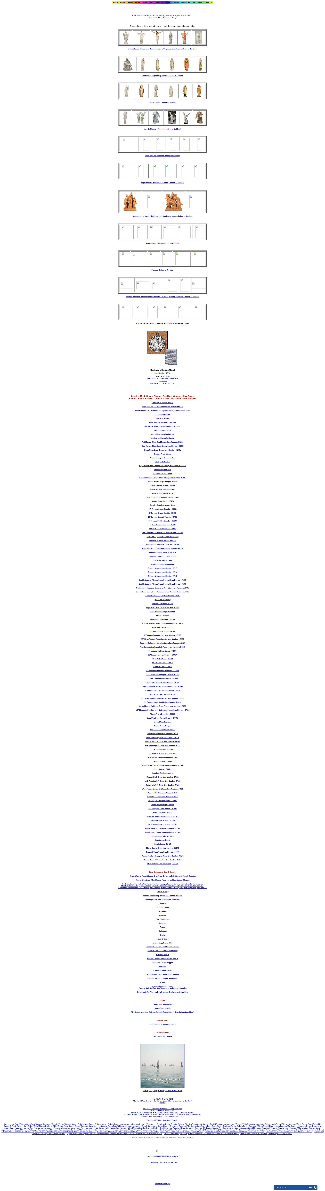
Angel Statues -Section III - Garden (154, 183)
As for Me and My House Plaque (159, 816)
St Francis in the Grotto (162, 474)
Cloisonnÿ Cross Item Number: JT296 (162, 572)
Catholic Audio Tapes (85, 1124)
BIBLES (163, 1103)
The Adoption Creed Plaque (159, 809)
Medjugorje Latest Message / (251, 1128)
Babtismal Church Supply (162, 963)
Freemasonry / (90, 1128)
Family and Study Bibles (162, 1004)
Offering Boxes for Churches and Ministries (162, 899)
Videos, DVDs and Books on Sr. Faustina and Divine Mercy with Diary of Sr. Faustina (162, 1112)
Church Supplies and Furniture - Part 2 (162, 959)
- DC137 (175, 864)
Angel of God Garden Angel (162, 493)
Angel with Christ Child (159, 619)
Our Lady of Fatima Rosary (162, 403)
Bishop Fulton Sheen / (66, 1126)
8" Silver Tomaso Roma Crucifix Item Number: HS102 (162, 623)
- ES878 (171, 749)
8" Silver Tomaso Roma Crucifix (162, 631)
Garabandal (100, 1128)
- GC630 (168, 667)
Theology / (45, 1134)
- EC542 (175, 816)
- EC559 (173, 801)
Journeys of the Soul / (231, 1128)
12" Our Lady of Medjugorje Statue (159, 675)
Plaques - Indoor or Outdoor (162, 270)
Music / (108, 1130)
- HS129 (170, 501)
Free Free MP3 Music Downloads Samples (162, 1120)
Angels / (123, 1124)
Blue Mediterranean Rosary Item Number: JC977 (162, 426)
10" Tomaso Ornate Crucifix (159, 509)
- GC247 (172, 730)
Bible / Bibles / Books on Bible (45, 1126)
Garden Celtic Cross (159, 501)
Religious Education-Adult (41, 1132)
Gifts (107, 1128)
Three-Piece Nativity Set (159, 730)
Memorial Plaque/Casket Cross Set (162, 541)
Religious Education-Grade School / (65, 1132)
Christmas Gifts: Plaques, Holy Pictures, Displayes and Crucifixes (162, 992)
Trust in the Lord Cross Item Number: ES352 (162, 742)
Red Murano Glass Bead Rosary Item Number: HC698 (162, 442)
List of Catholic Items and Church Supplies (163, 947)
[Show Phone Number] (314, 1187)
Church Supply (162, 892)
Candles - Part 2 (162, 955)
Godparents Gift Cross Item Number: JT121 (162, 785)
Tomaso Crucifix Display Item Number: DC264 (162, 596)
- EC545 (171, 805)
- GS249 (176, 608)
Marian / (274, 1128)
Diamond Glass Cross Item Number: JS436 (162, 852)
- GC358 (171, 714)
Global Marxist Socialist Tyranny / (140, 1128)
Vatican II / (106, 1134)
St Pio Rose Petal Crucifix (159, 529)
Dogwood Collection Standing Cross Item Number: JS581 (162, 643)
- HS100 (173, 513)
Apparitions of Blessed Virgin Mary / (238, 1124)
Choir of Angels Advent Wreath (159, 864)
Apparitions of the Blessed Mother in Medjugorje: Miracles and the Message (29, 1130)
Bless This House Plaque (162, 813)
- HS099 (173, 517)
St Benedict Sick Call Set (159, 525)
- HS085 (179, 533)
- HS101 (173, 509)
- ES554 (168, 761)
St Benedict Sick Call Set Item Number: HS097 (162, 690)
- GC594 (176, 682)
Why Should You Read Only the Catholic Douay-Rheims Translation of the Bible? (162, 1012)
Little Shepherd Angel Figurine (162, 612)
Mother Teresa (287, 1134)
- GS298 (175, 545)
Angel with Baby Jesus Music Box (162, 552)
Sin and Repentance (171, 1134)
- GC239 (176, 738)
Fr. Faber (183, 1134)
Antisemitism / (131, 1124)
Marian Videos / (284, 1128)
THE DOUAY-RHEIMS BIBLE (162, 1099)
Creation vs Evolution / (178, 1126)
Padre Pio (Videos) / (197, 1130)
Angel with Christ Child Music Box (159, 608)
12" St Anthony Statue (159, 749)
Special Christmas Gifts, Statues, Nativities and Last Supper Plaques (163, 880)
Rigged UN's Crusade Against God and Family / (84, 1134)
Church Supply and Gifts (162, 943)
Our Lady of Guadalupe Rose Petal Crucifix (159, 533)
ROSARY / (144, 1132)
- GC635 (173, 651)
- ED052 (167, 769)
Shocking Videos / (273, 1132)
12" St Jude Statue (159, 663)
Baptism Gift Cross (159, 604)
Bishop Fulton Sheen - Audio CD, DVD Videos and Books (162, 1116)
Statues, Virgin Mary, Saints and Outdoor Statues (162, 896)
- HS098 (173, 521)
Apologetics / (257, 1124)
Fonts (162, 935)
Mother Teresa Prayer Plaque (159, 481)
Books (77, 1126)
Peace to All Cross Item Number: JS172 (162, 797)
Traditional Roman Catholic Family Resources (240, 1126)
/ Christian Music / (101, 1124)
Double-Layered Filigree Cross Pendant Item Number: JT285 (162, 584)
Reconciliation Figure (162, 430)
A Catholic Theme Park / (109, 1126)
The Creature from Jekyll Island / (199, 1126)
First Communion (162, 919)
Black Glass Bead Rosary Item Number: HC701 (162, 450)
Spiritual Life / (298, 1132)
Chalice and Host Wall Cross (162, 438)
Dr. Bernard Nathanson (296, 1126)
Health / (156, 1128)
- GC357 (175, 718)
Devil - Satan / (217, 1126)
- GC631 (169, 663)
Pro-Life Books (271, 1130)
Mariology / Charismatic (298, 1128)
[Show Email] (310, 1187)
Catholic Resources (43, 1124)
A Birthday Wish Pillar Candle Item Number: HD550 (163, 686)
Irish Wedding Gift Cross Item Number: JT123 (162, 746)
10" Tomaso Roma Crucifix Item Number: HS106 (162, 702)
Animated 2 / (152, 1124)
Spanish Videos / (286, 1132)
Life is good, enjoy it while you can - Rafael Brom (162, 1091)
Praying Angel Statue (162, 454)
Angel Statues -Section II (162, 156)
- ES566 (174, 757)
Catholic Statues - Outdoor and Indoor (162, 951)
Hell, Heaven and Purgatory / (170, 1128)
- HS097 (172, 525)
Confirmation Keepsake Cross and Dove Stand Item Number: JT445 (162, 588)
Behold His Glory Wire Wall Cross (159, 738)
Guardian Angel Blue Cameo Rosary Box (162, 537)
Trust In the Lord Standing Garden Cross (162, 497)
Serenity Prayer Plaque (159, 820)
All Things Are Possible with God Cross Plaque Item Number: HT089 (162, 710)
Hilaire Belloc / (28, 1126)
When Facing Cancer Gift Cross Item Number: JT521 (162, 765)
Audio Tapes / (277, 1124)
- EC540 (173, 824)
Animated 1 (141, 1124)
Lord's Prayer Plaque (162, 726)
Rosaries (162, 966)
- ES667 (173, 753)
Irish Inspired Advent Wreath (159, 801)
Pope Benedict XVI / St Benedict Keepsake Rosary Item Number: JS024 (162, 411)
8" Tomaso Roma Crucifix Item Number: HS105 (162, 635)
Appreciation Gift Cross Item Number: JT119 (162, 828)
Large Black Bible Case (162, 560)
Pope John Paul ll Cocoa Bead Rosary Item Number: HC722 (162, 466)
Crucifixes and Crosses (162, 970)
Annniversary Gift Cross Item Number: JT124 (162, 832)
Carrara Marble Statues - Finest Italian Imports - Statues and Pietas (162, 323)
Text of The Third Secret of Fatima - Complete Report (162, 1109)
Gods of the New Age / (119, 1128)
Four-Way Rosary (162, 418)
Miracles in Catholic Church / (69, 1130)
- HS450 (174, 481)
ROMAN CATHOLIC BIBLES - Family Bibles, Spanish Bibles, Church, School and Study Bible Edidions (162, 1114)
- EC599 (174, 793)
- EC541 (171, 820)
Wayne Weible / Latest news (151, 1134)
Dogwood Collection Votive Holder (162, 556)
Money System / (86, 1130)
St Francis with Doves (162, 470)
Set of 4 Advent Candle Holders (159, 718)
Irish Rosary (159, 769)
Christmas (163, 931)
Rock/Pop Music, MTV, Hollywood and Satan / (122, 1132)
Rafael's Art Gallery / (10, 1132)
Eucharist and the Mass (25, 1128)
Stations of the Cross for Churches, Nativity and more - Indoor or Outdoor (170, 297)
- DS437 (168, 844)
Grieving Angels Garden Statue (162, 458)
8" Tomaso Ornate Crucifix (159, 513)
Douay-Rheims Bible (162, 1008)
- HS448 (171, 489)
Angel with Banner (159, 627)
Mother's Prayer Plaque (159, 489)
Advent (162, 927)
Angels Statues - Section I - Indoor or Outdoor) (162, 129)
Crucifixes (162, 903)
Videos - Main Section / (119, 1134)
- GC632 (169, 659)
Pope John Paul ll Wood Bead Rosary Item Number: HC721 (162, 478)
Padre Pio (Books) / (212, 1130)
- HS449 (171, 485)
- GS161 (171, 619)
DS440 (167, 840)
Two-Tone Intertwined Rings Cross (162, 422)
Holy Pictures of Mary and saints (162, 1024)
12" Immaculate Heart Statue (159, 655)
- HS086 (172, 529)
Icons (162, 982)
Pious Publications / (227, 1130)
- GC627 (176, 675)
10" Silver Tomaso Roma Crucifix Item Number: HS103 (162, 698)
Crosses (162, 911)
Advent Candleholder (162, 722)
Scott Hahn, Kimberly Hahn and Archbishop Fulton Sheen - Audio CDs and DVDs (234, 1132)
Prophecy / (282, 1130)
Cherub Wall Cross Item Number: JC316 (162, 734)
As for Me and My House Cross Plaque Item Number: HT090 (162, 706)
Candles (162, 915)
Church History (162, 1126)
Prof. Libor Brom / (25, 1132)
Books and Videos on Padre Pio (162, 1111)
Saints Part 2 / (165, 1132)
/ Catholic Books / (70, 1124)
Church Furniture (162, 907)
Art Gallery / (267, 1124)
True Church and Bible (57, 1134)
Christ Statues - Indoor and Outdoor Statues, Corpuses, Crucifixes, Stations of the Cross (162, 49)
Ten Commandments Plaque (159, 824)
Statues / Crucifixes (27, 1124)
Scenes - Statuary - (133, 297)
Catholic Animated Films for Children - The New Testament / (179, 1124)
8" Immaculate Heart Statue (159, 651)
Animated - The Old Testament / (213, 1124)
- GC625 (174, 679)
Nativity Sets (162, 939)
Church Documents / (149, 1126)
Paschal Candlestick (162, 600)
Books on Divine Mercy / (90, 1126)
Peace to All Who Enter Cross (159, 793)
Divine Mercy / (263, 1126)
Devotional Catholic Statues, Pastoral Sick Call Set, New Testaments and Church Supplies (162, 987)
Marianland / (266, 1128)
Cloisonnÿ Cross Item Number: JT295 (162, 576)
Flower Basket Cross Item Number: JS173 (162, 848)
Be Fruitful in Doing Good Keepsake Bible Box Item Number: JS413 (162, 592)
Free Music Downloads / (120, 1130)
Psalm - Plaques (162, 615)
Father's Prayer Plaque (159, 485)
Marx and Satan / (314, 1128)
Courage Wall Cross (162, 462)
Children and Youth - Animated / (130, 1126)
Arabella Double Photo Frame (162, 564)
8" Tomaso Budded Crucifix (159, 521)
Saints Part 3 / (176, 1132)
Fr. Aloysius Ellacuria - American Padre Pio (67, 1128)
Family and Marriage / (43, 1128)
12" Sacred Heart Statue (159, 694)
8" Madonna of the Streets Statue (159, 671)
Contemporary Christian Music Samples (162, 1162)
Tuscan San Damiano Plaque (159, 757)
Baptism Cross (159, 761)
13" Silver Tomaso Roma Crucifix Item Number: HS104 (162, 639)
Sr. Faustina (307, 1132)
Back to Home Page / (12, 1124)
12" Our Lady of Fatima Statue (159, 679)
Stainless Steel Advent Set (162, 773)
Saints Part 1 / (154, 1132)
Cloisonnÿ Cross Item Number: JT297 (162, 568)
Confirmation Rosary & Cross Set (159, 545)
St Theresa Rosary (162, 414)
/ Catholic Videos (57, 1124)
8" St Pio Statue (159, 667)
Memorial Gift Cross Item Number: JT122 (162, 777)
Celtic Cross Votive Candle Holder (159, 682)
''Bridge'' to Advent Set (159, 714)
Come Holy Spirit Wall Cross (162, 434)
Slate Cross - (160, 840)
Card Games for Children (162, 1037)
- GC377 (171, 694)
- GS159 (169, 627)
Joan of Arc (217, 1128)
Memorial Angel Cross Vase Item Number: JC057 (162, 860)
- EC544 (173, 809)
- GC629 (175, 671)
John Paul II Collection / (204, 1128)
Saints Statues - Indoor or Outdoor (162, 102)
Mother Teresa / (99, 1130)
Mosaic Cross (159, 844)
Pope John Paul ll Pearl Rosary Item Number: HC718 (162, 407)
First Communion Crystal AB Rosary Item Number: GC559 (162, 647)
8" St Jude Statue (159, 659)
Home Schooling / (188, 1128)
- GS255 (170, 604)
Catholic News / (113, 1124)
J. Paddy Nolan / (134, 1134)
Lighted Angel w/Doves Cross (162, 836)
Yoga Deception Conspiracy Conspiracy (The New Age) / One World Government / (159, 1130)
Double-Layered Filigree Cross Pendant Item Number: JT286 (162, 580)
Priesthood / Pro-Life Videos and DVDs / (250, 1130)
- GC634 (173, 655)
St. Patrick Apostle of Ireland (192, 1132)
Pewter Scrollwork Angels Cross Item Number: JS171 (162, 856)
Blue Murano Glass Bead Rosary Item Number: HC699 (163, 446)
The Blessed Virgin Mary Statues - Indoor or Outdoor (162, 76)
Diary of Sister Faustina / (278, 1126)
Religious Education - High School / (92, 1132)
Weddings (162, 923)
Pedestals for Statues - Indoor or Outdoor (162, 243)
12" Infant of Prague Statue (159, 753)
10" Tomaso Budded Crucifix (159, 517)
